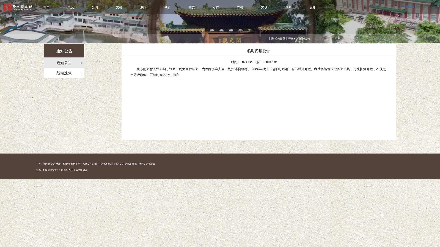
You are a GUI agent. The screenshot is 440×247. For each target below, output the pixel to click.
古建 (240, 7)
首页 (46, 7)
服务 (313, 7)
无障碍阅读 (408, 7)
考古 (216, 7)
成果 (288, 7)
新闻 (95, 7)
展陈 (143, 7)
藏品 (167, 7)
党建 (119, 7)
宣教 (192, 7)
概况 (71, 7)
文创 (264, 7)
